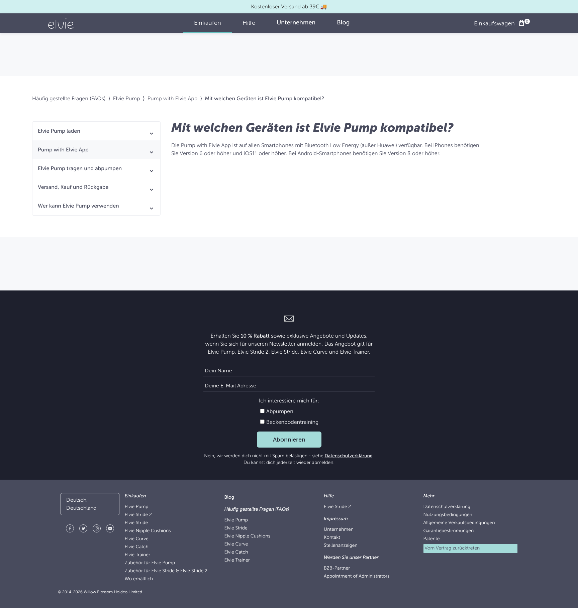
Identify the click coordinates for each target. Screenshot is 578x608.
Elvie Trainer (137, 555)
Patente (431, 538)
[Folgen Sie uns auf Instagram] (96, 529)
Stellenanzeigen (341, 545)
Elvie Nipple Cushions (148, 530)
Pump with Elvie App (172, 99)
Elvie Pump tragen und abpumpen (80, 168)
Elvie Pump (126, 99)
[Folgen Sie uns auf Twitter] (83, 529)
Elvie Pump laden (59, 131)
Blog (229, 497)
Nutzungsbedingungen (447, 514)
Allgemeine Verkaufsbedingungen (459, 522)
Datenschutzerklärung (348, 456)
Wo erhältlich (139, 579)
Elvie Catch (137, 547)
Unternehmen (339, 529)
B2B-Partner (337, 568)
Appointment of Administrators (357, 576)
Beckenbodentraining (291, 422)
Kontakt (332, 537)
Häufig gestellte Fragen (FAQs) (68, 99)
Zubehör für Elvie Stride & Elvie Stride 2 (166, 571)
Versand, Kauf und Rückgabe (73, 187)
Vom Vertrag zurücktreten (452, 548)
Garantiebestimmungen (448, 530)
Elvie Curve (137, 538)
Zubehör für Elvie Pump (150, 563)
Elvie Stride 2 (138, 514)
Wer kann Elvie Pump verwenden (78, 206)
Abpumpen (279, 411)
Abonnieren (289, 439)
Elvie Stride (136, 522)
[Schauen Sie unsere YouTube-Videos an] (110, 529)
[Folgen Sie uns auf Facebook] (70, 529)
